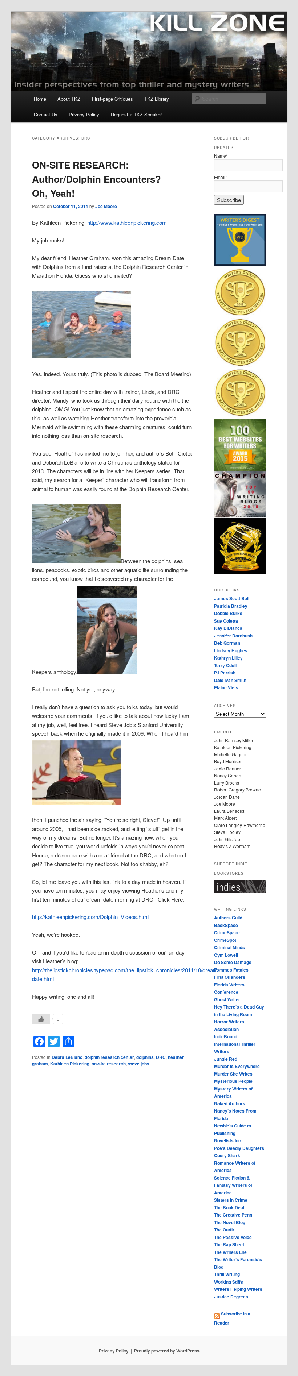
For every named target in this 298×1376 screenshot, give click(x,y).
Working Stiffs (228, 1282)
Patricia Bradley (230, 606)
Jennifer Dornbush (233, 635)
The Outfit (224, 1229)
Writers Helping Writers (238, 1289)
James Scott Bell (231, 598)
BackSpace (226, 925)
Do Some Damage (232, 962)
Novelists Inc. (228, 1140)
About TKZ (68, 98)
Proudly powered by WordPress (167, 1350)
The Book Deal (229, 1207)
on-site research (109, 1063)
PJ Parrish (224, 672)
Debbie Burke (228, 613)
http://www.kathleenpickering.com (127, 222)
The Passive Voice (233, 1237)
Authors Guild (228, 917)
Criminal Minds (229, 947)
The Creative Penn (233, 1214)
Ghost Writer (227, 999)
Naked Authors (229, 1103)
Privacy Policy (84, 114)
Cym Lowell (226, 955)
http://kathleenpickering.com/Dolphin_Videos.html (90, 916)
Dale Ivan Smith (230, 680)
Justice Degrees (231, 1296)
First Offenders (229, 977)
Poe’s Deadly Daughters (239, 1148)
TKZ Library (156, 98)
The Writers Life (230, 1252)
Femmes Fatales (231, 969)
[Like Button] (41, 1019)
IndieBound (225, 1036)
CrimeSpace (227, 932)
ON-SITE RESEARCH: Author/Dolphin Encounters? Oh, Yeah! (96, 179)
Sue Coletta (226, 621)
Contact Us (45, 114)
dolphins (145, 1057)
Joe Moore (106, 206)
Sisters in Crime (230, 1200)
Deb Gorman (227, 643)
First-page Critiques (112, 98)
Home (40, 98)
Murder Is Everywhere (237, 1066)
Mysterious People (233, 1081)
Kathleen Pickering (69, 1063)
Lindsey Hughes (230, 650)
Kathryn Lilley (228, 657)
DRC (161, 1057)
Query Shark (227, 1155)
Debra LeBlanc (67, 1057)
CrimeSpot (225, 940)
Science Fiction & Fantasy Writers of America (233, 1185)
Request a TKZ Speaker (136, 114)
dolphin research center (109, 1057)
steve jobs (138, 1063)
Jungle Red (225, 1059)
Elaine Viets (226, 687)
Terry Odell (225, 665)
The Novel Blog (229, 1222)
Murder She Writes (233, 1074)
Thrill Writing (227, 1274)
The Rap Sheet (229, 1244)
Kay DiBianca (228, 628)
